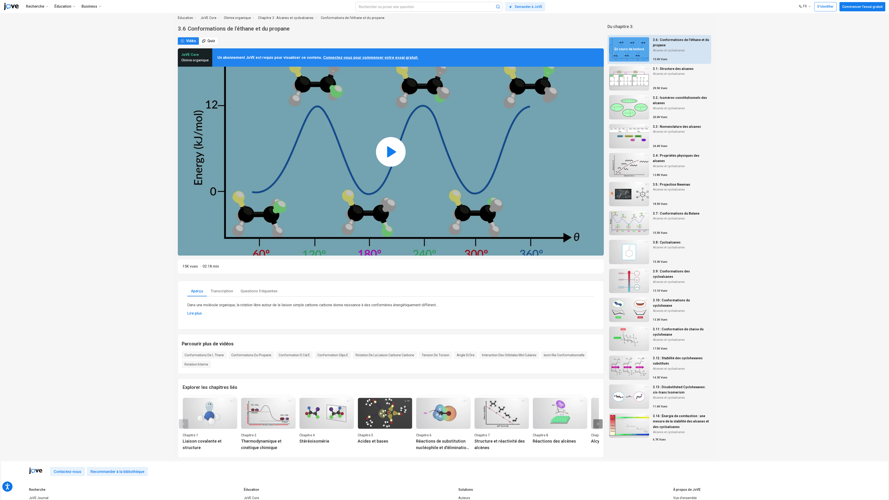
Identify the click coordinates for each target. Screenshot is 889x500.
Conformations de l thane (204, 355)
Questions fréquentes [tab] (259, 291)
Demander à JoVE (528, 7)
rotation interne (196, 364)
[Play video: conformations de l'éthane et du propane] (391, 152)
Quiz (211, 41)
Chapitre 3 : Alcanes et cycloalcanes (285, 18)
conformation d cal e (294, 355)
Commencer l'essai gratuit (862, 7)
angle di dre (466, 355)
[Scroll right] (598, 423)
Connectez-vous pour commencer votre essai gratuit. (370, 57)
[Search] (498, 6)
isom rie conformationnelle (564, 355)
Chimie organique (237, 18)
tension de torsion (435, 355)
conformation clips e (332, 355)
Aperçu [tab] (197, 291)
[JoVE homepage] (35, 471)
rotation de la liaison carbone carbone (385, 355)
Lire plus (194, 313)
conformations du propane (251, 355)
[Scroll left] (183, 423)
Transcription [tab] (221, 291)
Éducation (185, 18)
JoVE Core (208, 18)
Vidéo (191, 41)
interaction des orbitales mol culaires (509, 355)
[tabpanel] (390, 309)
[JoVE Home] (11, 6)
